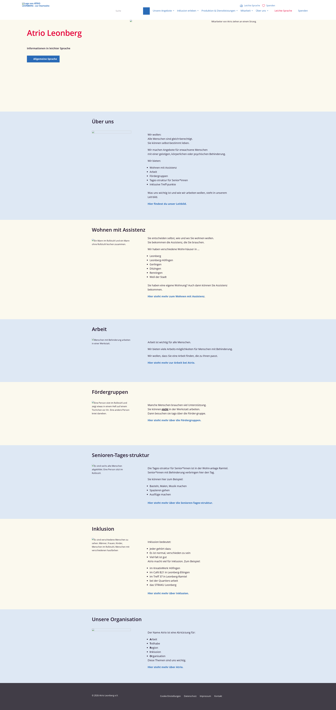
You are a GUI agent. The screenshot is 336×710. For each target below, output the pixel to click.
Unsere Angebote (162, 10)
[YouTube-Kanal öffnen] (236, 696)
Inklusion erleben (186, 10)
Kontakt (218, 696)
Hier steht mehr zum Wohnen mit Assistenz (176, 296)
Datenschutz (190, 696)
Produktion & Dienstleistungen (218, 10)
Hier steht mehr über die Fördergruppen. (174, 420)
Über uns (261, 10)
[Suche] (146, 11)
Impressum (205, 696)
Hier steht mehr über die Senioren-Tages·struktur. (180, 503)
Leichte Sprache (283, 10)
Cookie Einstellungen (170, 696)
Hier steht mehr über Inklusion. (168, 593)
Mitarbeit (246, 10)
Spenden (303, 10)
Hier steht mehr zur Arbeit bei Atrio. (171, 362)
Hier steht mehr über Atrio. (165, 667)
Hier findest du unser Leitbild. (167, 204)
